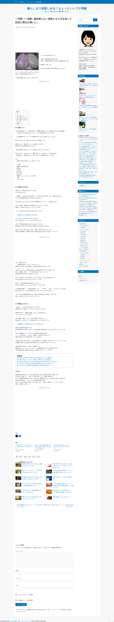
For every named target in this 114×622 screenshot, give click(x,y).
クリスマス (83, 247)
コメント (18, 551)
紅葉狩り (82, 245)
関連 (18, 123)
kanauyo (33, 27)
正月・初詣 (83, 225)
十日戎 (82, 227)
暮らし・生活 (19, 456)
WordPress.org (83, 280)
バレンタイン (83, 229)
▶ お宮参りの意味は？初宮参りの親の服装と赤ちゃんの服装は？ (35, 358)
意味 (29, 456)
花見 (81, 233)
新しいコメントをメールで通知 (24, 595)
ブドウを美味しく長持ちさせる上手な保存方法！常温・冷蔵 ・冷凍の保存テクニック (88, 168)
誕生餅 (25, 456)
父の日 (82, 238)
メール (18, 578)
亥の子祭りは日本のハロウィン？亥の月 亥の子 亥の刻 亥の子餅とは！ (62, 446)
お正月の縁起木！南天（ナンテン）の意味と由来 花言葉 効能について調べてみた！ (63, 485)
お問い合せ (22, 2)
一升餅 (38, 456)
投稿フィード (82, 276)
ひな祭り (82, 231)
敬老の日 (82, 242)
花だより (82, 262)
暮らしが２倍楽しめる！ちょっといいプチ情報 (57, 8)
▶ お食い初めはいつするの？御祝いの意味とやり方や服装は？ (34, 360)
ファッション (83, 260)
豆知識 (82, 251)
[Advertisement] (44, 42)
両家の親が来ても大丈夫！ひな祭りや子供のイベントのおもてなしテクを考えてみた (63, 465)
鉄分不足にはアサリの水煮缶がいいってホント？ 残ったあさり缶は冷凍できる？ (88, 139)
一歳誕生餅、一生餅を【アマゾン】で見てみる (30, 324)
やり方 (33, 456)
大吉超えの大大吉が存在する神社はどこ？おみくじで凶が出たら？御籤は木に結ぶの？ (88, 203)
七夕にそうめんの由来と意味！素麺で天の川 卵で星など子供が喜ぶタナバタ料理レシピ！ (43, 446)
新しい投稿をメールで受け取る (24, 600)
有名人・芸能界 (83, 266)
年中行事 (81, 224)
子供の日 (82, 234)
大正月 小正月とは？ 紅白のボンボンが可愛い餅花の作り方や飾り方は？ (23, 446)
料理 (81, 256)
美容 (81, 258)
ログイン (81, 275)
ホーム (16, 2)
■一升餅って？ (21, 116)
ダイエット (83, 253)
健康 (80, 264)
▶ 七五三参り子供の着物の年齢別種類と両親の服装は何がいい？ (35, 365)
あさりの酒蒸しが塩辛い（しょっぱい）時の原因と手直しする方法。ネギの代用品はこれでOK (88, 147)
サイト (17, 585)
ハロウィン (83, 244)
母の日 (82, 236)
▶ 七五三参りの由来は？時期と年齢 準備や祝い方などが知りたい (35, 363)
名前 (17, 570)
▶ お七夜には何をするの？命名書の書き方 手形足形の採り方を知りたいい (38, 361)
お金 (81, 255)
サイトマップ (30, 2)
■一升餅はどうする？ (22, 120)
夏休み (82, 240)
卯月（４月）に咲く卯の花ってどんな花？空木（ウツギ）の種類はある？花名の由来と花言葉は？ (88, 159)
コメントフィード (83, 278)
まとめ (19, 121)
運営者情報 (38, 2)
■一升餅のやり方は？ (22, 118)
